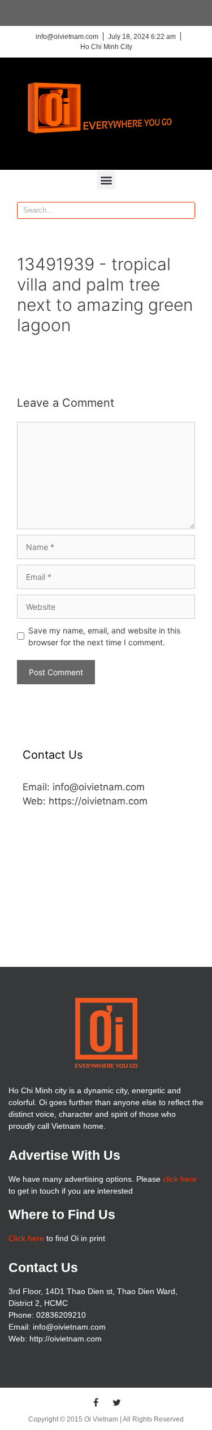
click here (180, 1178)
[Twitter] (116, 1402)
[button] (106, 180)
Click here (26, 1238)
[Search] (186, 210)
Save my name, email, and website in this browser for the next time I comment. (104, 636)
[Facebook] (95, 1402)
